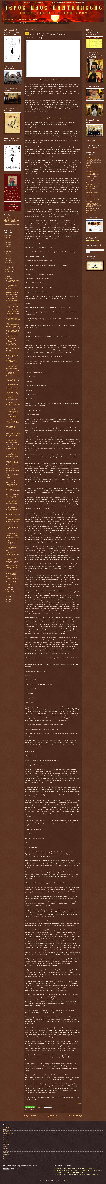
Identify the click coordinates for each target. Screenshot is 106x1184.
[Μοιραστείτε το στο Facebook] (49, 1107)
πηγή (79, 1103)
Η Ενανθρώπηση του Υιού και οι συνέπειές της (12, 408)
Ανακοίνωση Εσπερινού (12, 292)
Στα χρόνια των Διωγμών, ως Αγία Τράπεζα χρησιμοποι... (12, 486)
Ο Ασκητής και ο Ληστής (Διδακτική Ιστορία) (12, 453)
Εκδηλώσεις (6, 1135)
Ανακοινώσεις (6, 1129)
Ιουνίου (9, 276)
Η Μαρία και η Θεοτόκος (12, 521)
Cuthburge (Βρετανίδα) (13, 199)
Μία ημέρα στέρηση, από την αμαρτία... (12, 551)
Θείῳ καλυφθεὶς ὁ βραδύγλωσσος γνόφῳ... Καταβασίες (13, 361)
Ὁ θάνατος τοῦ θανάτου (12, 300)
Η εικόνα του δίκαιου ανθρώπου (11, 396)
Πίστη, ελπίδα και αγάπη (12, 456)
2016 (6, 258)
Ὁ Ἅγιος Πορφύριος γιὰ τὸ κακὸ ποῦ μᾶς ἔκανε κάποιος (12, 389)
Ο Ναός (5, 1150)
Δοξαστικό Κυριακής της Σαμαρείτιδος (12, 497)
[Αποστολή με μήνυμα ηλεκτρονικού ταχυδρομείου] (45, 1107)
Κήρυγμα (5, 1148)
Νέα (21, 22)
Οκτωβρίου (9, 267)
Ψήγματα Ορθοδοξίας (91, 212)
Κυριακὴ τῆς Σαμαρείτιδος (12, 494)
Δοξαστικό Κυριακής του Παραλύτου (12, 558)
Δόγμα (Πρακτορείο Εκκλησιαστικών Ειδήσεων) (92, 174)
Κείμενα (27, 22)
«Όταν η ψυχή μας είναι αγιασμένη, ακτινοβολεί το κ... (13, 422)
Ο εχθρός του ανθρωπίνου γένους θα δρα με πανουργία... (12, 511)
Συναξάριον (51, 22)
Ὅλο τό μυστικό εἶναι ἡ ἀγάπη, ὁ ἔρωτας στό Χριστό (12, 474)
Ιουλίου (9, 274)
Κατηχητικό (6, 1144)
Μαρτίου (9, 589)
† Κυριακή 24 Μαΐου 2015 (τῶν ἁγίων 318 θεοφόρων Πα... (12, 372)
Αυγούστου (9, 271)
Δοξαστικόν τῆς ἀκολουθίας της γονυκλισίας (13, 281)
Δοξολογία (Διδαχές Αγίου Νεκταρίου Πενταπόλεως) (13, 310)
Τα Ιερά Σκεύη (9, 523)
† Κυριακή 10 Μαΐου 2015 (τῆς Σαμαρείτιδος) (12, 506)
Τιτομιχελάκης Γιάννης (91, 210)
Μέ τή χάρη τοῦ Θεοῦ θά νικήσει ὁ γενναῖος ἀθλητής (12, 547)
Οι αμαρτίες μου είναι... (12, 533)
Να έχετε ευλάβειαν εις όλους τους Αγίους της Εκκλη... (12, 527)
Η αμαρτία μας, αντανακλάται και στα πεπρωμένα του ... (12, 352)
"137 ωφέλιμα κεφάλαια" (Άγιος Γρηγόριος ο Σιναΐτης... (12, 413)
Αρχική (8, 22)
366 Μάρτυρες (13, 197)
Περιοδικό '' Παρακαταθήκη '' (92, 199)
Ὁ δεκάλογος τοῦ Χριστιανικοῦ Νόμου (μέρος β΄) (11, 340)
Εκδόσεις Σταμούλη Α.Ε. (91, 176)
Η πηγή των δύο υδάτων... (12, 571)
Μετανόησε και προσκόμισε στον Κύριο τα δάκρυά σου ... (13, 578)
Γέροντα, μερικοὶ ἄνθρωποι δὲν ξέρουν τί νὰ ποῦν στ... (12, 539)
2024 (6, 240)
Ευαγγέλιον (34, 22)
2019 (6, 251)
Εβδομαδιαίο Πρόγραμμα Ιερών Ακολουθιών (12, 289)
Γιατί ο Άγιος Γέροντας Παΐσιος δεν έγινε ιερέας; (13, 518)
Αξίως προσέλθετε (10, 458)
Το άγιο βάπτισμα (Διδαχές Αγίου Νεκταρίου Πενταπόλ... (12, 315)
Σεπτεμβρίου (10, 269)
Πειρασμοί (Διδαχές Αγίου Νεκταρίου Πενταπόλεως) (13, 327)
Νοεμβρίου (9, 264)
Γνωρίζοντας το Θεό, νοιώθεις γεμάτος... (11, 574)
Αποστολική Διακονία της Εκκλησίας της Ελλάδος (92, 170)
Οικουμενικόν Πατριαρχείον (92, 192)
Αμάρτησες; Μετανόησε (12, 448)
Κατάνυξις (88, 190)
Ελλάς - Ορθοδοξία (90, 180)
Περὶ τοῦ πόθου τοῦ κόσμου (13, 348)
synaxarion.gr (12, 210)
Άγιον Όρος (88, 157)
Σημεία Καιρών (89, 206)
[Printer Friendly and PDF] (30, 1107)
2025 (6, 237)
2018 (6, 253)
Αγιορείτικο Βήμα (90, 161)
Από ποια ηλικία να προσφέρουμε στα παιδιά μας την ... (13, 491)
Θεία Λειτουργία (7, 1140)
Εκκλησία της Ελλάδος (91, 178)
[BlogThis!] (46, 1107)
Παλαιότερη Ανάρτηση (75, 1116)
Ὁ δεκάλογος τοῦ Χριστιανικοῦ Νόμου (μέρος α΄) (11, 345)
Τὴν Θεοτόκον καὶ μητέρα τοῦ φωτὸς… (12, 555)
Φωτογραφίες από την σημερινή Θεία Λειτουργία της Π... (13, 285)
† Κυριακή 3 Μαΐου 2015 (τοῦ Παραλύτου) (12, 568)
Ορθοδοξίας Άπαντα (90, 194)
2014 (6, 597)
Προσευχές (6, 1154)
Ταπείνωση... (9, 530)
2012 (6, 601)
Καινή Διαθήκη (43, 22)
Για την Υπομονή (10, 468)
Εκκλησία (15, 22)
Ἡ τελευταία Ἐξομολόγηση (12, 480)
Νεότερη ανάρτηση (30, 1116)
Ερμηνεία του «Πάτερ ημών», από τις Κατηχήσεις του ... (11, 427)
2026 (6, 235)
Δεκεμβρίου (10, 262)
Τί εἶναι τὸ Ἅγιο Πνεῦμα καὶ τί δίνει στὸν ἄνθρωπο (13, 303)
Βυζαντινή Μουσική (61, 22)
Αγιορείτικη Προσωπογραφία (92, 159)
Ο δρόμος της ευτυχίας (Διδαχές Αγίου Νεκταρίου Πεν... (13, 319)
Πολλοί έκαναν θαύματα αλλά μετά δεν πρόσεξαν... (12, 357)
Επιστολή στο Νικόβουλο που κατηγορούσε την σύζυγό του (12, 583)
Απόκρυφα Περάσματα (91, 167)
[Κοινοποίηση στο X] (48, 1107)
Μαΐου (8, 278)
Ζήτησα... (8, 477)
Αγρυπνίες (88, 163)
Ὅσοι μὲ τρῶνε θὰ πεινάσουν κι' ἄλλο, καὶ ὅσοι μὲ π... (12, 380)
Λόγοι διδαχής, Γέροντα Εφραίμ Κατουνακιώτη (12, 462)
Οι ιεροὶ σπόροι (10, 431)
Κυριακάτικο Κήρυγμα (11, 294)
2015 (6, 260)
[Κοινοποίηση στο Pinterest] (51, 1107)
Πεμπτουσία (88, 196)
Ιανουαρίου (9, 594)
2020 (6, 249)
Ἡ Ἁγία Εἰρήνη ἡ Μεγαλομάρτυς (10, 543)
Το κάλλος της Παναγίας (12, 535)
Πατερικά (32, 1109)
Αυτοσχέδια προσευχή (11, 450)
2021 (6, 247)
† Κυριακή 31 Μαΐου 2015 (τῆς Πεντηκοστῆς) (12, 297)
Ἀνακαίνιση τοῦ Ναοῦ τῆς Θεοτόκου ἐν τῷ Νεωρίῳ (12, 192)
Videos (5, 1161)
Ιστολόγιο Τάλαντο (90, 188)
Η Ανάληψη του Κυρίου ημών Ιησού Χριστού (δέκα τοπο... (11, 401)
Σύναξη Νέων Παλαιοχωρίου (92, 208)
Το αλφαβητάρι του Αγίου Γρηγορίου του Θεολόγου (13, 393)
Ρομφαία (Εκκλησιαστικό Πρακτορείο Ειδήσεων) (92, 204)
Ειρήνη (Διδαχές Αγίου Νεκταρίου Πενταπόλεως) (13, 323)
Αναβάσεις (88, 165)
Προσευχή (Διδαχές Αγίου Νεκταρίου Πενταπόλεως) (13, 331)
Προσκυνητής (89, 201)
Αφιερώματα (6, 1131)
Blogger (65, 1180)
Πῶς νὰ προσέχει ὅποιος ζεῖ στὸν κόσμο (13, 376)
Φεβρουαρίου (10, 591)
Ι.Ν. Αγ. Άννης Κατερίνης (92, 186)
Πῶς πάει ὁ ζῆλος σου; (11, 482)
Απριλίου (9, 587)
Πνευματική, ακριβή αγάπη (12, 470)
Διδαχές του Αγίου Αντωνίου (13, 433)
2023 (6, 242)
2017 (6, 256)
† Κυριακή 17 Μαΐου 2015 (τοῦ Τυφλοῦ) (12, 445)
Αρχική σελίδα (52, 1116)
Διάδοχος (15, 196)
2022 (6, 244)
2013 (6, 599)
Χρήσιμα (5, 1158)
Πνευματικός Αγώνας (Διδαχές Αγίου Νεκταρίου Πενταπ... (13, 335)
